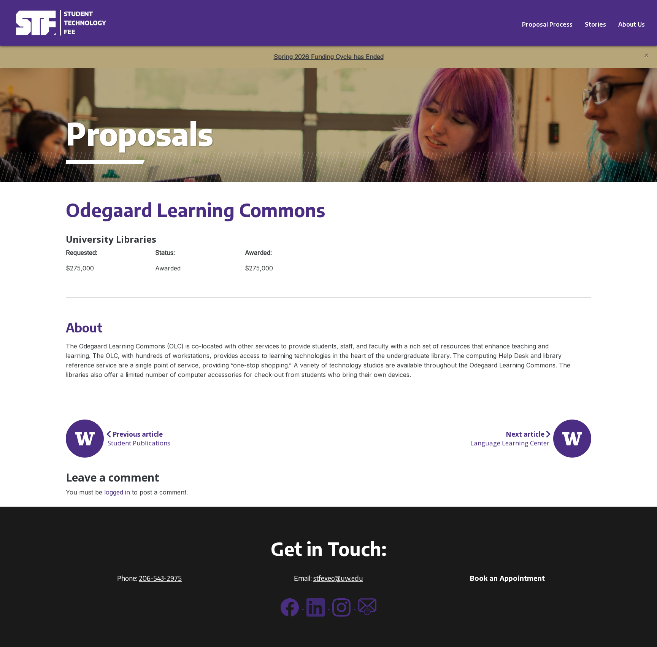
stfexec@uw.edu (338, 578)
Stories (595, 24)
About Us (631, 24)
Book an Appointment (507, 578)
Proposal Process (547, 24)
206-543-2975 (160, 578)
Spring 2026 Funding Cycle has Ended (329, 56)
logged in (117, 492)
